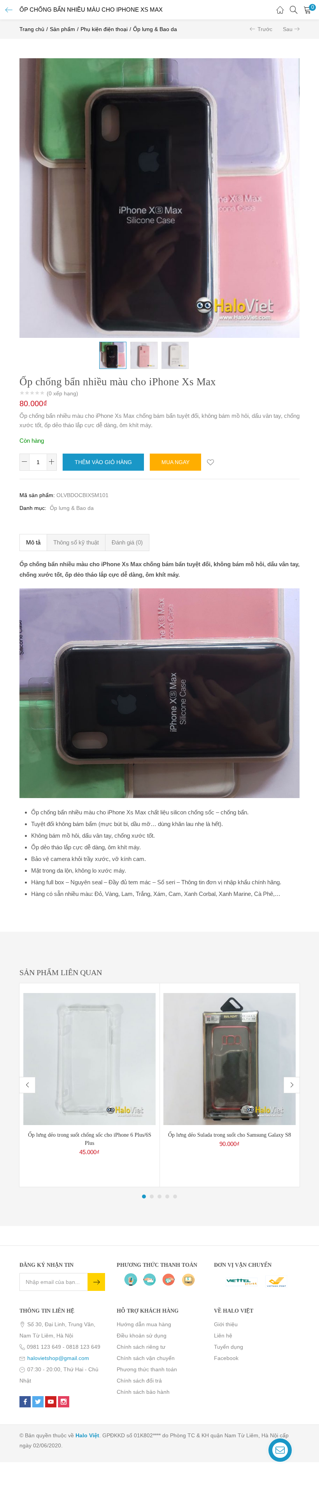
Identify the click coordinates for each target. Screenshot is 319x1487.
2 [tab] (152, 1196)
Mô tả (33, 542)
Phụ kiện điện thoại (104, 29)
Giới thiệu (226, 1324)
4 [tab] (167, 1196)
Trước (265, 29)
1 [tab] (144, 1196)
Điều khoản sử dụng (142, 1335)
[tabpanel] (89, 1085)
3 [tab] (159, 1196)
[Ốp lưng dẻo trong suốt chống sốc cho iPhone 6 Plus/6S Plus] (89, 1059)
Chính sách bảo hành (143, 1392)
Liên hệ (223, 1335)
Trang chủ (31, 29)
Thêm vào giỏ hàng (103, 462)
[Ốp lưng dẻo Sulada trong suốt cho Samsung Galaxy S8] (229, 1059)
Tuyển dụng (228, 1347)
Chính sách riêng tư (141, 1347)
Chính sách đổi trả (139, 1380)
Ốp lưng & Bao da (155, 29)
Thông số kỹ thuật (76, 542)
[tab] (33, 542)
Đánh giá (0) (127, 542)
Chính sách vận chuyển (146, 1358)
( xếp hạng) (62, 393)
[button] (307, 9)
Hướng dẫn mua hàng (144, 1324)
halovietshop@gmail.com (58, 1358)
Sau (288, 29)
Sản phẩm (62, 29)
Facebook (226, 1358)
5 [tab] (175, 1196)
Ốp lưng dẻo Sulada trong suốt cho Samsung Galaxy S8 (229, 1135)
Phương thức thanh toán (147, 1369)
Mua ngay (175, 462)
